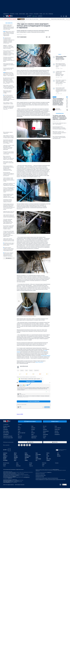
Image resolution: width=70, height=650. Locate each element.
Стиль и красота (58, 427)
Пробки (40, 13)
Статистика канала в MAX (8, 437)
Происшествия (46, 431)
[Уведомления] (63, 16)
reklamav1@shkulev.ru (56, 469)
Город (19, 431)
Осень (44, 427)
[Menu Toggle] (4, 16)
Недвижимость (6, 13)
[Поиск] (61, 16)
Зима (32, 426)
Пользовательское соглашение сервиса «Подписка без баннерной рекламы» (47, 478)
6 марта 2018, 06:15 (20, 34)
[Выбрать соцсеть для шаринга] (49, 37)
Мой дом (33, 432)
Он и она (44, 426)
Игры (47, 13)
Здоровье (20, 437)
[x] (30, 445)
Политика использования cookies (40, 475)
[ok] (24, 445)
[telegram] (19, 445)
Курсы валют (36, 13)
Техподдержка (5, 434)
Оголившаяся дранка (45, 355)
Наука (32, 434)
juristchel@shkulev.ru (27, 477)
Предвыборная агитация (7, 436)
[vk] (22, 445)
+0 (46, 391)
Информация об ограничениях (40, 473)
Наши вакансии (6, 432)
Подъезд (22, 370)
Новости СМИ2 (20, 414)
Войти (20, 407)
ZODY (44, 13)
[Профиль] (66, 16)
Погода (16, 13)
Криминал (33, 427)
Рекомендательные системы (40, 476)
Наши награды (6, 431)
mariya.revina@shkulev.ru (6, 482)
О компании (5, 429)
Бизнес (19, 427)
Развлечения (45, 434)
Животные (20, 436)
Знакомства (12, 13)
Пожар (26, 370)
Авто (19, 426)
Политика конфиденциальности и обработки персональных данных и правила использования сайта (50, 479)
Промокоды (50, 13)
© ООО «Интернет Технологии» (19, 484)
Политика (45, 429)
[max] (27, 445)
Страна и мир (57, 429)
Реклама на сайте (6, 426)
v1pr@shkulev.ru (49, 472)
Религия (44, 436)
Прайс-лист (5, 427)
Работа (44, 432)
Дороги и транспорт (21, 432)
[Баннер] (21, 19)
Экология (56, 431)
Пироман (30, 370)
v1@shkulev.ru (14, 476)
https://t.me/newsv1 (39, 362)
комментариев (22, 36)
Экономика (57, 432)
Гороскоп (31, 13)
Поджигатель (36, 370)
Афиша (27, 13)
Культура (33, 429)
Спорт (56, 426)
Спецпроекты (57, 434)
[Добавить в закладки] (47, 37)
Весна (19, 429)
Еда (18, 434)
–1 (49, 391)
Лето (32, 431)
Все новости (9, 23)
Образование (33, 437)
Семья (44, 437)
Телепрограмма (22, 13)
